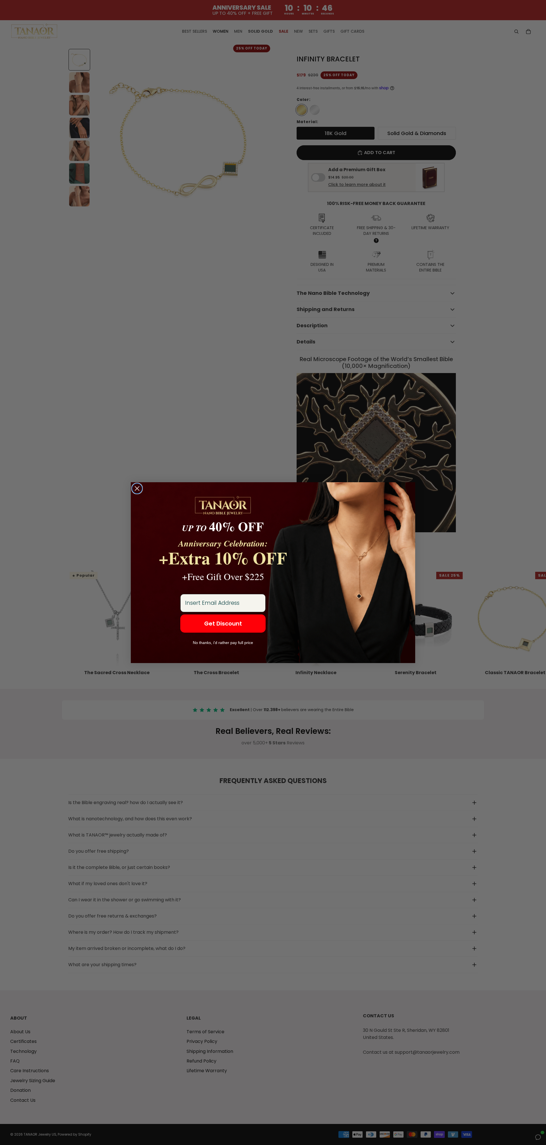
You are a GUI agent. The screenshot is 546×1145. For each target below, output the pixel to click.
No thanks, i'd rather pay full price (223, 642)
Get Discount (223, 624)
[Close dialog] (137, 488)
